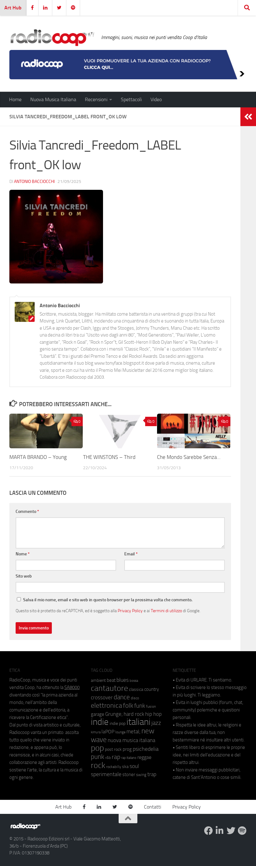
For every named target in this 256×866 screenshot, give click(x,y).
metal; (133, 732)
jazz (156, 723)
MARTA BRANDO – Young (38, 457)
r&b (108, 757)
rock (98, 765)
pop (97, 748)
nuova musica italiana (131, 740)
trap (151, 774)
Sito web (24, 576)
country (151, 689)
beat (111, 680)
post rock (113, 749)
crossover (102, 697)
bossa (134, 681)
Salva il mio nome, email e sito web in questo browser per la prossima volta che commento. (107, 600)
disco (135, 698)
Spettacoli (131, 99)
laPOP (107, 732)
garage (97, 714)
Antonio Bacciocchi (34, 181)
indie (100, 721)
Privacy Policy (130, 610)
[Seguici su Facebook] (208, 830)
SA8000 (72, 687)
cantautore (109, 688)
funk (139, 705)
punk (97, 756)
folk (128, 705)
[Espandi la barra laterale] (248, 116)
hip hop (153, 714)
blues (122, 680)
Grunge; (114, 714)
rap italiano (128, 758)
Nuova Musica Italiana (53, 99)
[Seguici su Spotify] (242, 830)
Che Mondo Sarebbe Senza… (188, 457)
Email (131, 554)
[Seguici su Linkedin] (219, 830)
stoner (128, 774)
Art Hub (13, 8)
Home (15, 99)
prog (127, 749)
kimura (96, 732)
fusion (151, 706)
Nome (23, 554)
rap (116, 756)
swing (141, 774)
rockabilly (113, 767)
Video (156, 99)
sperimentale (106, 774)
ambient (98, 680)
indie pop (118, 723)
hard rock (134, 714)
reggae (144, 757)
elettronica (106, 705)
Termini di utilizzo (166, 610)
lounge (120, 732)
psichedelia (146, 748)
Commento (27, 511)
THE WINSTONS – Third (109, 457)
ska (125, 766)
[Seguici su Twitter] (231, 830)
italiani (138, 721)
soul (134, 766)
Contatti (152, 807)
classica (136, 689)
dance (122, 697)
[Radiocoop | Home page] (52, 37)
